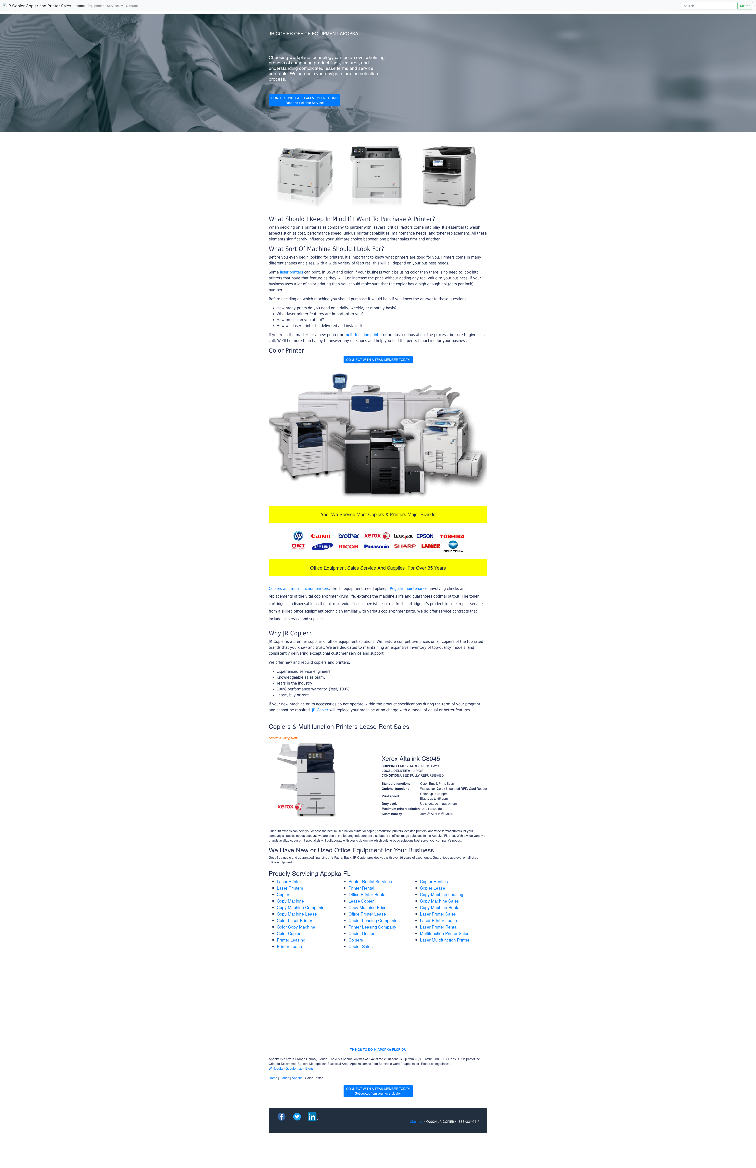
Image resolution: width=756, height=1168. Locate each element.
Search (745, 6)
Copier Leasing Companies (374, 920)
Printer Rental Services (370, 881)
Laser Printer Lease (438, 920)
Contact (132, 6)
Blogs (309, 1068)
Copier (283, 894)
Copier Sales (360, 946)
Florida (284, 1078)
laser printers (292, 272)
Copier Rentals (434, 881)
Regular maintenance (408, 588)
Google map (294, 1068)
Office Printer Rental (367, 894)
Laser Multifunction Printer (444, 940)
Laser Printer (289, 881)
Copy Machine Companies (302, 907)
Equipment (96, 6)
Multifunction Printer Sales (444, 933)
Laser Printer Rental (439, 927)
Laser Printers (290, 888)
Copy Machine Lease (297, 914)
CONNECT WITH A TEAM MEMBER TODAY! (378, 359)
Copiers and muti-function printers (299, 588)
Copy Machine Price (367, 907)
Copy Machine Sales (439, 901)
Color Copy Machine (296, 927)
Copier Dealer (361, 933)
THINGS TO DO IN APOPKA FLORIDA (378, 1049)
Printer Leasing (291, 940)
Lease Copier (361, 901)
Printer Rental (361, 888)
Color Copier (288, 933)
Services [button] (113, 6)
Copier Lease (432, 888)
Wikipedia (276, 1068)
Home (81, 6)
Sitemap (416, 1122)
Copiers (355, 940)
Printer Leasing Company (372, 927)
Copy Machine (290, 901)
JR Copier (320, 710)
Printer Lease (289, 946)
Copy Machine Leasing (441, 894)
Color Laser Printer (294, 920)
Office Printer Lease (367, 914)
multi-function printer (363, 334)
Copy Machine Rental (440, 907)
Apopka (297, 1078)
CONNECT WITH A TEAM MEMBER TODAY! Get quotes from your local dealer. (378, 1091)
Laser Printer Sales (438, 914)
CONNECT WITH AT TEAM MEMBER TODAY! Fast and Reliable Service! (304, 100)
